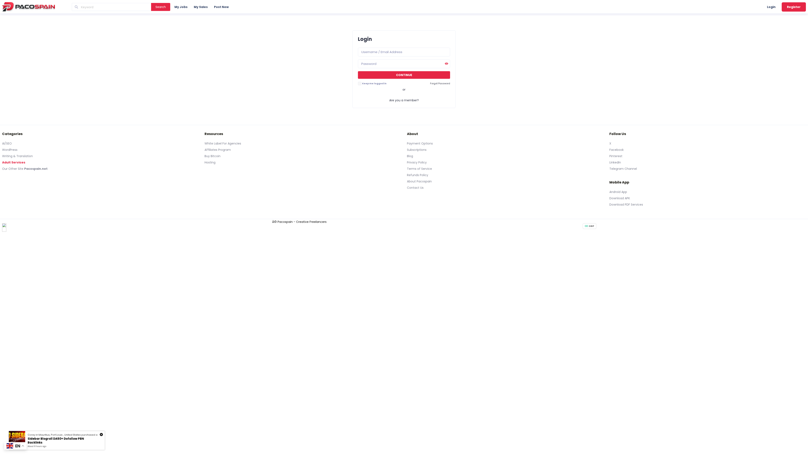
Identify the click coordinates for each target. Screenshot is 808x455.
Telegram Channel (623, 169)
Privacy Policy (417, 162)
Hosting (210, 162)
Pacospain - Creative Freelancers (302, 222)
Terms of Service (419, 169)
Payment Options (420, 143)
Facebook (616, 150)
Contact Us (415, 188)
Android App (618, 192)
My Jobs (180, 7)
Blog (410, 156)
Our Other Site (13, 169)
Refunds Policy (417, 175)
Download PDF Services (626, 204)
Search (160, 7)
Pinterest (615, 156)
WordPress (9, 150)
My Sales (201, 7)
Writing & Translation (17, 156)
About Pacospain (419, 181)
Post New (221, 7)
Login (771, 7)
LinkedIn (615, 162)
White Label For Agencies (223, 143)
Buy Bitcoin (213, 156)
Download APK (619, 198)
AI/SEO (7, 143)
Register (794, 7)
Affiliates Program (218, 150)
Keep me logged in (374, 83)
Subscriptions (417, 150)
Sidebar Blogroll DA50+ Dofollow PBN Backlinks (56, 440)
